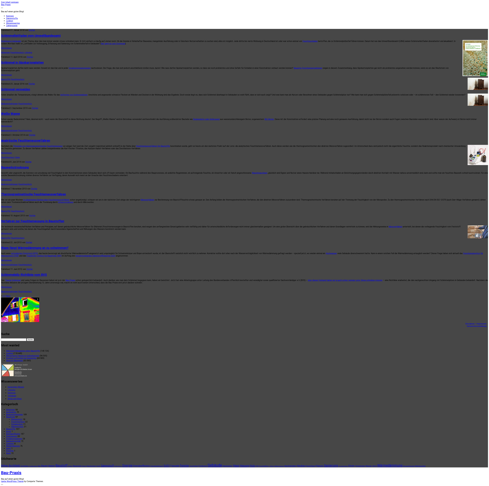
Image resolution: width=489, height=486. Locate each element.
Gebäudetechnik (13, 441)
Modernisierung (13, 446)
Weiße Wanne (10, 113)
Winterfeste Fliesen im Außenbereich (22, 356)
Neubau (301, 465)
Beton (84, 466)
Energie (127, 465)
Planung (319, 465)
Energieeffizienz (13, 434)
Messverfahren (147, 200)
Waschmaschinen (259, 173)
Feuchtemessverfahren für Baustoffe (153, 146)
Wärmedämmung (390, 465)
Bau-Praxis (6, 4)
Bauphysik (10, 417)
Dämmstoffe (12, 18)
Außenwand (33, 466)
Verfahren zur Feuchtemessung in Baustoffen (32, 221)
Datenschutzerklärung (477, 326)
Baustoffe (5, 79)
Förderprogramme (14, 439)
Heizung (244, 465)
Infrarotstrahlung (65, 202)
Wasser (368, 466)
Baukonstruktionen (9, 103)
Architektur (11, 412)
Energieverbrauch (156, 466)
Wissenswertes (13, 23)
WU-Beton (269, 119)
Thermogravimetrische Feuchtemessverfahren (33, 194)
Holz (252, 465)
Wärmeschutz (17, 426)
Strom (351, 465)
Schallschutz (17, 424)
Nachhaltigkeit (290, 466)
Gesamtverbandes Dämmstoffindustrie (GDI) (95, 256)
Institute (12, 393)
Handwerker (227, 466)
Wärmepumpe (420, 466)
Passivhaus (310, 466)
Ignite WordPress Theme (12, 481)
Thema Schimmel (13, 280)
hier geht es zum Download (113, 43)
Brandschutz (16, 419)
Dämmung (118, 466)
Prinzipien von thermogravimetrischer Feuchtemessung (37, 146)
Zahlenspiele (11, 25)
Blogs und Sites (15, 399)
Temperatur (360, 466)
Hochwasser (331, 253)
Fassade (174, 465)
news (8, 448)
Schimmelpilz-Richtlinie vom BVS (24, 274)
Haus (236, 465)
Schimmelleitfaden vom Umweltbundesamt (31, 35)
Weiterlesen (6, 48)
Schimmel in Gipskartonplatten (22, 62)
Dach (98, 466)
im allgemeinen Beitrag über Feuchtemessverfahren (46, 200)
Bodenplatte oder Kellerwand (206, 119)
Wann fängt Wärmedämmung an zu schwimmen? (34, 248)
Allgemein (5, 52)
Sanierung (331, 465)
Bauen (44, 465)
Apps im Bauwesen (14, 360)
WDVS (374, 466)
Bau (39, 466)
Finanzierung (11, 436)
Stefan (32, 30)
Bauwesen (77, 466)
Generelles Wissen (16, 387)
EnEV (167, 465)
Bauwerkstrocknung (15, 167)
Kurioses (10, 16)
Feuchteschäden (310, 41)
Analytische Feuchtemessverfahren (25, 140)
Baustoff (61, 465)
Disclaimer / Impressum (476, 324)
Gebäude (214, 465)
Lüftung (271, 466)
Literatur (28, 52)
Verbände (12, 396)
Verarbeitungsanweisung (80, 68)
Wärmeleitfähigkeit (408, 466)
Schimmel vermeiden (15, 89)
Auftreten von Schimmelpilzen (73, 95)
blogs (8, 431)
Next (8, 296)
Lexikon (9, 21)
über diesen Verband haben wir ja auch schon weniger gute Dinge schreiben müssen (345, 280)
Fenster (184, 465)
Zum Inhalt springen (10, 2)
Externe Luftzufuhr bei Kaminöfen (21, 358)
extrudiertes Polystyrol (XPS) (24, 253)
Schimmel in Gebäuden (11, 41)
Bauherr (51, 466)
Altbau (4, 465)
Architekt (14, 465)
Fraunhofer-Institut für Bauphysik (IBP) (44, 256)
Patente (10, 451)
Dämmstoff (107, 465)
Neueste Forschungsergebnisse (308, 68)
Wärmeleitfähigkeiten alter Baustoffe (23, 351)
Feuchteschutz (17, 52)
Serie (17, 157)
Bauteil (70, 466)
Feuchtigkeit (194, 466)
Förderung (202, 466)
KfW (257, 466)
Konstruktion (264, 466)
